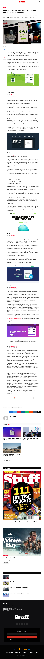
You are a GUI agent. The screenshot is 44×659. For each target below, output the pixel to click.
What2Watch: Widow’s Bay (9, 557)
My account (37, 652)
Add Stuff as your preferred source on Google (24, 397)
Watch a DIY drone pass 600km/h (16, 581)
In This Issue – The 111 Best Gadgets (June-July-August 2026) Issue (22, 521)
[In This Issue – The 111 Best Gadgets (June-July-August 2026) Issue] (22, 495)
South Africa (19, 407)
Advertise (31, 652)
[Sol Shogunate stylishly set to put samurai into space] (6, 577)
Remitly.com (13, 287)
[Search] (39, 2)
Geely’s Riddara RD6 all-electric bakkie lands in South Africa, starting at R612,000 (12, 455)
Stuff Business (8, 17)
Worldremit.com (14, 346)
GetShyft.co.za (14, 155)
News (4, 7)
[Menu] (4, 2)
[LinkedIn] (4, 55)
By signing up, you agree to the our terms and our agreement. (22, 639)
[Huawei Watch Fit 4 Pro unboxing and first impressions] (6, 595)
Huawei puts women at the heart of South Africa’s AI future (31, 439)
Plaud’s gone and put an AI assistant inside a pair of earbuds (12, 439)
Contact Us (25, 652)
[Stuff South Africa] (22, 1)
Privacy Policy (28, 639)
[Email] (4, 60)
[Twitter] (4, 52)
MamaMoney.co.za (14, 94)
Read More (6, 562)
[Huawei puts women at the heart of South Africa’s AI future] (32, 432)
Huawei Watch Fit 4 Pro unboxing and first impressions (19, 593)
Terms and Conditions (9, 652)
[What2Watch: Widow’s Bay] (22, 542)
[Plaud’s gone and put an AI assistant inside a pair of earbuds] (12, 432)
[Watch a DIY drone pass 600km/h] (6, 583)
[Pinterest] (4, 58)
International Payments (12, 407)
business (17, 50)
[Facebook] (4, 49)
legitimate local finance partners (15, 318)
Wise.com (13, 235)
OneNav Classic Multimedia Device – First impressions (19, 587)
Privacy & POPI (18, 652)
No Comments (27, 17)
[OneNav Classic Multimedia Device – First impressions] (6, 589)
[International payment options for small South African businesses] (22, 32)
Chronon (27, 655)
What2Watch (6, 555)
